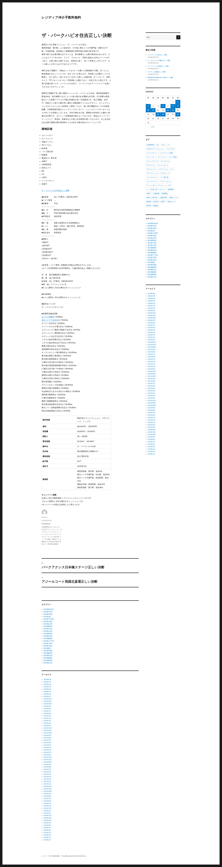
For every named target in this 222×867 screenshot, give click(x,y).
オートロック (54, 534)
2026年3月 (47, 692)
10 (148, 110)
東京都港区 (47, 648)
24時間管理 (45, 527)
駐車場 (50, 544)
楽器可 (56, 541)
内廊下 (49, 539)
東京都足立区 (47, 663)
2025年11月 (47, 701)
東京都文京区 (47, 631)
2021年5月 (47, 833)
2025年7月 (47, 711)
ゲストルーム (151, 165)
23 (178, 114)
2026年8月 (47, 679)
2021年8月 (47, 825)
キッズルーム (165, 161)
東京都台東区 (47, 621)
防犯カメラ (171, 201)
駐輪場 (56, 544)
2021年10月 (47, 820)
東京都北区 (47, 617)
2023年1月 (47, 784)
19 (158, 114)
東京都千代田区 (48, 619)
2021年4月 (47, 835)
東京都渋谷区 (47, 646)
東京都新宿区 (47, 634)
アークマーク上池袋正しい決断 (158, 66)
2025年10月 (47, 704)
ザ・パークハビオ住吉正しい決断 (55, 190)
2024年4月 (47, 747)
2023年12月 (47, 757)
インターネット (53, 532)
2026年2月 (47, 694)
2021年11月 (47, 818)
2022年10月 (47, 791)
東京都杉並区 (47, 636)
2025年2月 (47, 723)
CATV (55, 527)
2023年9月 (47, 764)
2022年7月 (47, 799)
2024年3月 (47, 750)
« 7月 (152, 127)
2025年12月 (47, 699)
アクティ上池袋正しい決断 (157, 72)
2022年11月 (47, 789)
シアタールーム (163, 169)
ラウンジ (162, 189)
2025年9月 (47, 706)
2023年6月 (47, 772)
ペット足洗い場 (151, 189)
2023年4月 (47, 777)
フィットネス (151, 185)
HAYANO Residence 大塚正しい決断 (160, 77)
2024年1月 (47, 755)
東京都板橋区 (47, 638)
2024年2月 (47, 752)
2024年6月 (47, 743)
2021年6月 (47, 830)
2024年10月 (47, 733)
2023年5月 (47, 774)
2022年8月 (47, 796)
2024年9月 (47, 735)
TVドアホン (171, 149)
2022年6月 (47, 801)
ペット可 (168, 185)
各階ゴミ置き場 (151, 197)
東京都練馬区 (47, 653)
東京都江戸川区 (48, 641)
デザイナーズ (165, 173)
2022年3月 (47, 808)
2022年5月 (47, 803)
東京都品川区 (47, 624)
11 (153, 110)
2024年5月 (47, 745)
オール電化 (173, 157)
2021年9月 (47, 823)
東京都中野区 (47, 614)
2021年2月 (47, 840)
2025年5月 (47, 716)
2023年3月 (47, 779)
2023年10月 (47, 762)
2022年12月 (47, 786)
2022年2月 (47, 811)
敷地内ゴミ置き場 (48, 541)
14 (168, 110)
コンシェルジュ (163, 165)
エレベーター (151, 157)
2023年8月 (47, 767)
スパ (172, 169)
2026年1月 (47, 696)
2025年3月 (47, 721)
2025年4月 (47, 718)
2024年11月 (47, 730)
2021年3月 (47, 837)
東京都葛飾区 (47, 658)
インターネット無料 (166, 153)
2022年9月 (47, 794)
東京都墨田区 (46, 524)
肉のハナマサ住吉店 (50, 320)
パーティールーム (165, 181)
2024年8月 (47, 738)
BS (51, 527)
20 (163, 114)
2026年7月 (47, 682)
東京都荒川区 (47, 655)
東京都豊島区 (47, 660)
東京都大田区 (47, 629)
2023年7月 (47, 769)
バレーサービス (151, 181)
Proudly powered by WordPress (74, 856)
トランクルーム (151, 177)
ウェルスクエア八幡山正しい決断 (159, 60)
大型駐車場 (163, 197)
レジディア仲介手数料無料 (61, 17)
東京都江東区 (47, 643)
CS (59, 527)
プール (160, 185)
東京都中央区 (47, 612)
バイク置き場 (54, 537)
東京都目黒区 (47, 651)
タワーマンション (152, 173)
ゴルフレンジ (151, 169)
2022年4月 (47, 806)
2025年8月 (47, 709)
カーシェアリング (152, 161)
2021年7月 (47, 828)
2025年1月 (47, 726)
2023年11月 (47, 760)
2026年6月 (47, 684)
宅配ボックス (56, 539)
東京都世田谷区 (48, 609)
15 (173, 110)
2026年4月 (47, 689)
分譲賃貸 (156, 193)
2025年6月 (47, 713)
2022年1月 (47, 813)
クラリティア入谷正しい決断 (157, 55)
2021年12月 (47, 816)
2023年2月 (47, 782)
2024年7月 (47, 740)
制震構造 (165, 193)
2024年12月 (47, 728)
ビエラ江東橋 (47, 317)
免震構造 (171, 189)
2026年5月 (47, 687)
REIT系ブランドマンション (51, 529)
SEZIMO (45, 517)
